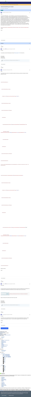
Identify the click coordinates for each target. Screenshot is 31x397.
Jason (2, 12)
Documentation (4, 341)
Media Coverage (4, 379)
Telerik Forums (3, 2)
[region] (15, 394)
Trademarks (1, 390)
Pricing (2, 337)
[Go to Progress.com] (2, 373)
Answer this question (4, 328)
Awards (3, 378)
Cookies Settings (11, 395)
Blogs (2, 343)
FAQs (2, 347)
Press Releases (4, 379)
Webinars (3, 344)
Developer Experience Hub (5, 340)
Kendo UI (1, 333)
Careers (3, 380)
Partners (3, 345)
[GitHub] (3, 371)
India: (6, 355)
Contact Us (3, 353)
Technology (3, 377)
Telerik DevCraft (2, 332)
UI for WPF (6, 2)
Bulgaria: (7, 356)
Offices (3, 381)
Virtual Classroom (4, 346)
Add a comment (3, 40)
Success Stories (4, 350)
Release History (4, 342)
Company (3, 377)
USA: (6, 354)
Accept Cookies (4, 395)
